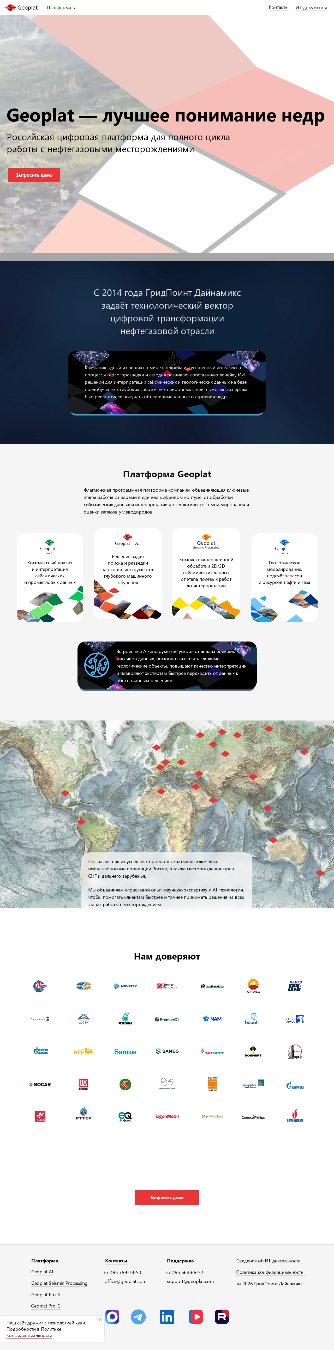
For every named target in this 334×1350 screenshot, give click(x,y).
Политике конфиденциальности (34, 1332)
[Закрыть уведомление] (100, 1319)
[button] (167, 1197)
